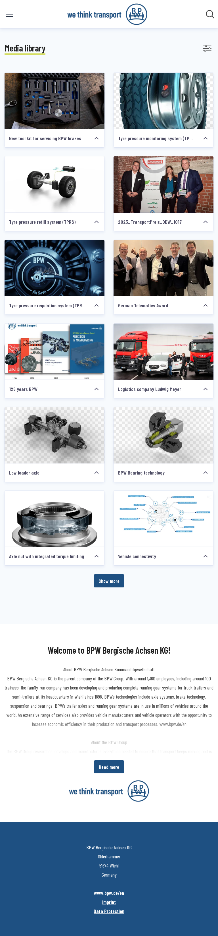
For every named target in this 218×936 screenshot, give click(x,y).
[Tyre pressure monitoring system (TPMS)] (163, 101)
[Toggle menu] (9, 14)
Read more (109, 767)
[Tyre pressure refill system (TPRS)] (54, 184)
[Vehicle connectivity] (163, 519)
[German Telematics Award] (163, 268)
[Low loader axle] (54, 435)
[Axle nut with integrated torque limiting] (54, 519)
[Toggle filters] (207, 48)
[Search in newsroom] (210, 14)
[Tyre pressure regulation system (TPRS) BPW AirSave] (54, 268)
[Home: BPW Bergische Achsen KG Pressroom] (107, 14)
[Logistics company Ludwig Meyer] (163, 352)
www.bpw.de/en (109, 893)
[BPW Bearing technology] (163, 435)
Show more (109, 581)
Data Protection (109, 911)
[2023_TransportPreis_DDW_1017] (163, 184)
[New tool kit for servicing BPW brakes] (54, 101)
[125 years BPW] (54, 352)
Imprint (109, 902)
